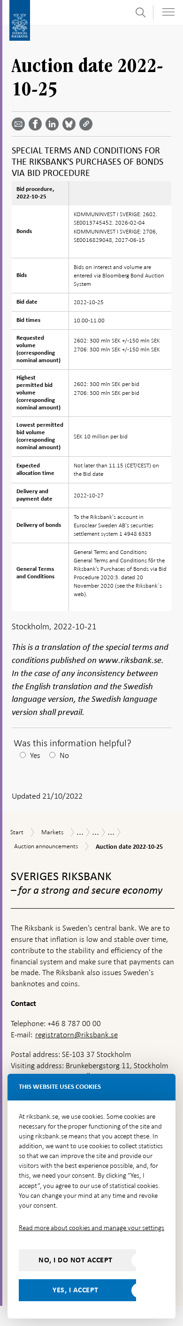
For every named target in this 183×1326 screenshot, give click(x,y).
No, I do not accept (75, 1260)
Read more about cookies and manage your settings (91, 1228)
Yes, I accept (76, 1290)
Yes (35, 755)
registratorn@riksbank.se (76, 1035)
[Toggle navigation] (168, 12)
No (64, 755)
